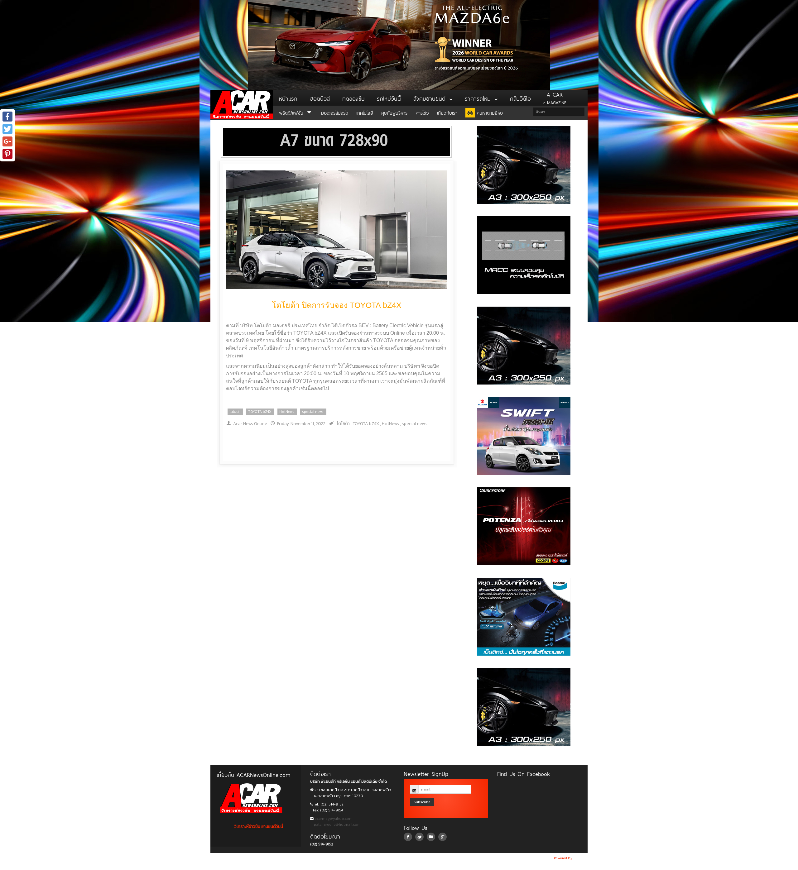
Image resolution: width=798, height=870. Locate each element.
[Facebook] (7, 116)
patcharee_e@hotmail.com (337, 824)
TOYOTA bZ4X (260, 411)
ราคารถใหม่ (479, 98)
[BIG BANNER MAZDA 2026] (399, 44)
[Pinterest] (7, 154)
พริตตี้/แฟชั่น (292, 112)
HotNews (286, 411)
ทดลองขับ (353, 98)
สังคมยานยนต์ (430, 98)
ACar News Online (241, 104)
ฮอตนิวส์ (320, 98)
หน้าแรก (288, 98)
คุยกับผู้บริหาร (394, 112)
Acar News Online (250, 423)
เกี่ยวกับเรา (447, 112)
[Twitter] (7, 129)
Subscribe (422, 802)
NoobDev (580, 857)
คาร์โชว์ (422, 112)
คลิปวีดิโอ (520, 98)
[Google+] (7, 141)
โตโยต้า (234, 411)
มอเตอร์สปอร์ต (334, 112)
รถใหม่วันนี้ (389, 98)
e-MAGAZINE (554, 98)
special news (313, 411)
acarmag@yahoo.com (333, 818)
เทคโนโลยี (364, 112)
